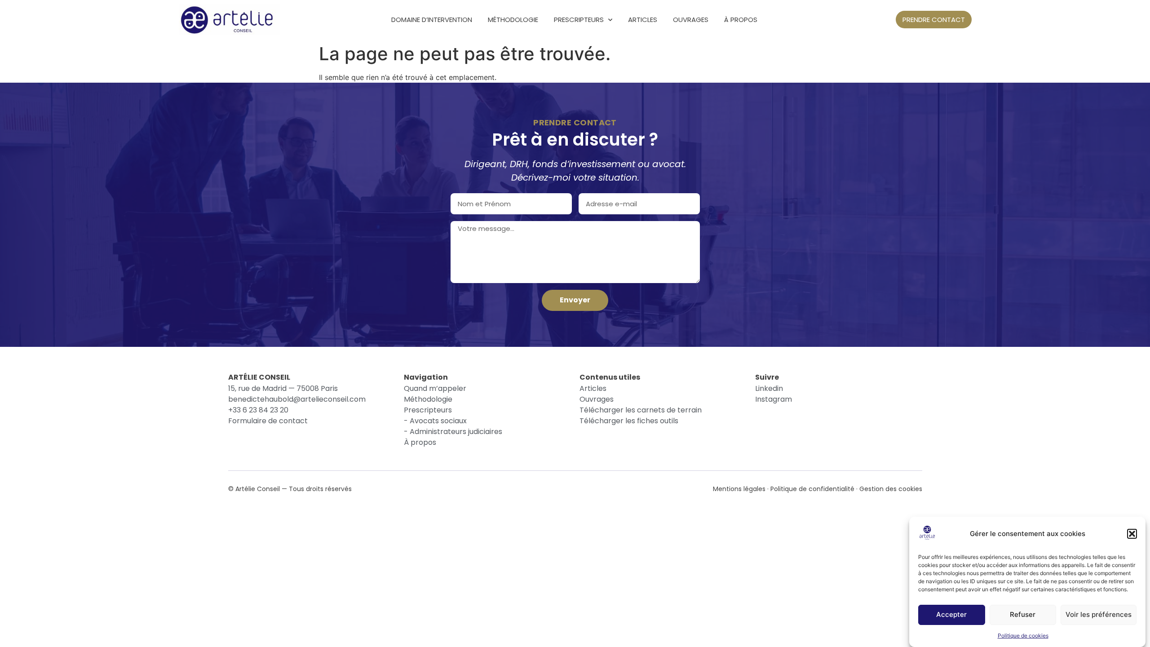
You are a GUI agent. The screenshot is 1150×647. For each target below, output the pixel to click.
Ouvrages (690, 19)
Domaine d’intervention (431, 19)
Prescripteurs (579, 19)
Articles (642, 19)
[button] (1132, 533)
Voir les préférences (1099, 615)
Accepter (951, 615)
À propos (740, 19)
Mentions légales (739, 488)
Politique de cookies (1023, 635)
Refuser (1022, 615)
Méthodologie (513, 19)
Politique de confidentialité (812, 488)
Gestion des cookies (890, 488)
